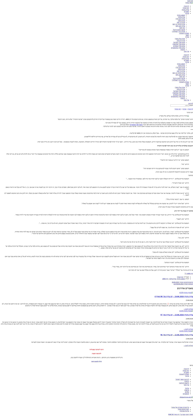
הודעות (183, 49)
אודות (187, 37)
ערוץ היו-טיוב (181, 40)
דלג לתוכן (190, 1)
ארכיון (187, 13)
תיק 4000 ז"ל (189, 273)
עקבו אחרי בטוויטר (179, 42)
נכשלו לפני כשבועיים (136, 124)
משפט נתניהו (181, 15)
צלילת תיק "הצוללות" (178, 31)
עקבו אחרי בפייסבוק (179, 44)
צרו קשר (186, 51)
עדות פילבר (181, 17)
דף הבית (186, 6)
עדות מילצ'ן (181, 20)
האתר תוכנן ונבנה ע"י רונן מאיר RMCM (180, 414)
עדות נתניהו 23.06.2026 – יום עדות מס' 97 (177, 315)
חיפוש (191, 105)
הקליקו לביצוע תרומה (96, 361)
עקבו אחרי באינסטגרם (178, 48)
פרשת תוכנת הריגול (179, 29)
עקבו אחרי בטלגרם (179, 46)
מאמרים (186, 11)
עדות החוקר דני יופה (178, 24)
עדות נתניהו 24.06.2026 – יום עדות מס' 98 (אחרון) (174, 296)
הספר (187, 35)
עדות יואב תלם (180, 26)
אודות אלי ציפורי (180, 39)
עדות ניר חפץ (181, 22)
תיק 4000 (165, 279)
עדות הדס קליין (180, 19)
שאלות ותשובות (184, 33)
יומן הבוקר (186, 8)
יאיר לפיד (182, 28)
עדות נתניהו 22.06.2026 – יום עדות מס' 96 (177, 335)
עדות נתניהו (185, 10)
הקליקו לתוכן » (188, 309)
